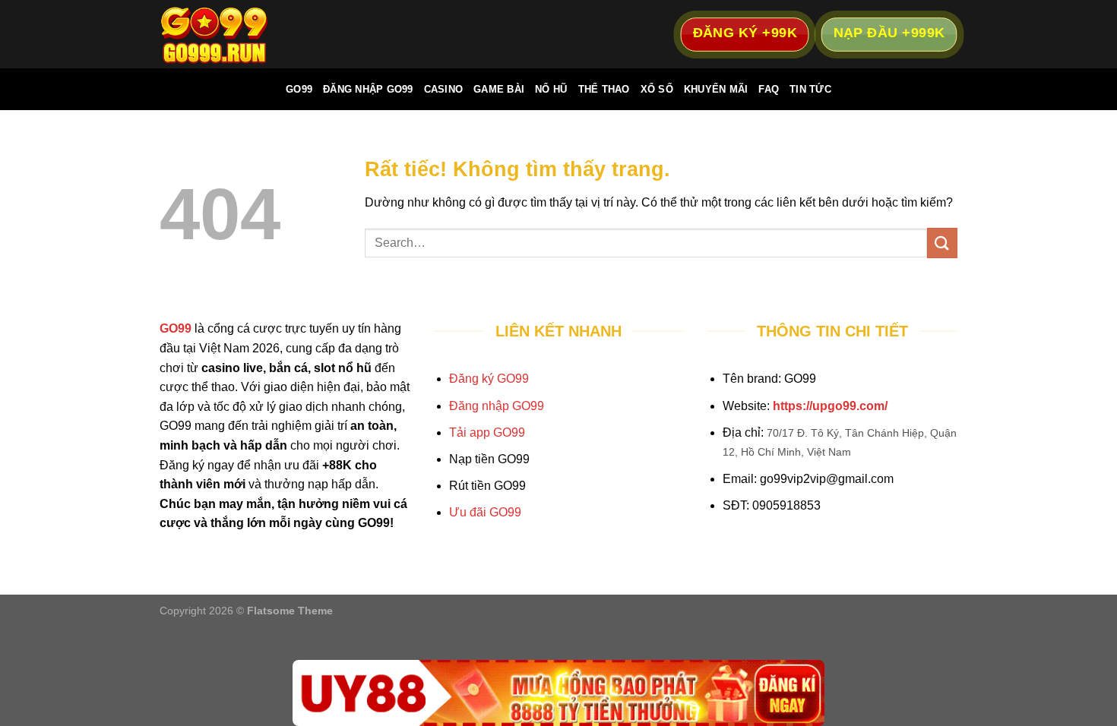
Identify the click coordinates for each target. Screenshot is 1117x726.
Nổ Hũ (551, 89)
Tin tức (810, 89)
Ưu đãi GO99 (485, 512)
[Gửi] (942, 242)
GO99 (299, 89)
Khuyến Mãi (716, 89)
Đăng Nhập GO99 (368, 89)
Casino (444, 89)
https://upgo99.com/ (830, 405)
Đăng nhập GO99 (496, 405)
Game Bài (498, 89)
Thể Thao (604, 89)
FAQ (768, 89)
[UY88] (558, 693)
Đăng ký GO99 (489, 378)
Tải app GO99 (487, 432)
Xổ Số (657, 89)
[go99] (236, 34)
